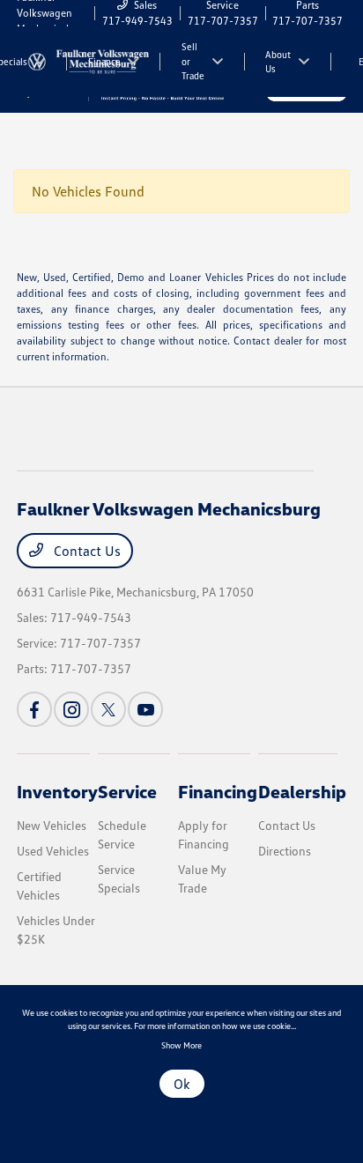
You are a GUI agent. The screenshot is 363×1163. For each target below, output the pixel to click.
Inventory (57, 791)
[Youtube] (145, 709)
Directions (284, 850)
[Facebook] (34, 709)
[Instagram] (71, 709)
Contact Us (85, 550)
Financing (217, 791)
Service (127, 791)
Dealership (302, 791)
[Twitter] (108, 709)
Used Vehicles (53, 850)
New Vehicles (51, 825)
